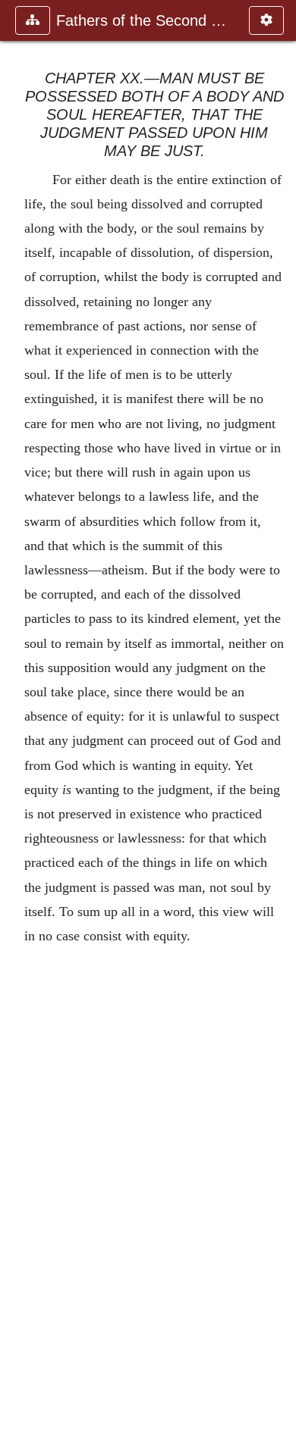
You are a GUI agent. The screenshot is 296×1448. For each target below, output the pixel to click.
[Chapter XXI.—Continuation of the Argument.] (278, 724)
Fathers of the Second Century (145, 20)
